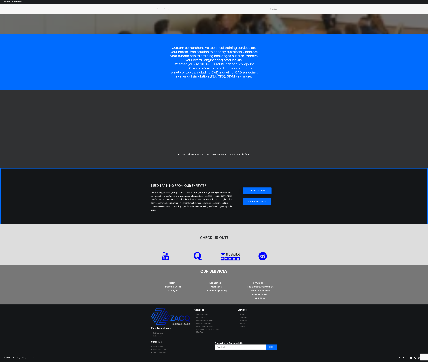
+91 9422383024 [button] (258, 201)
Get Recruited (158, 333)
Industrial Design (173, 286)
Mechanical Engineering (204, 320)
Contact (415, 11)
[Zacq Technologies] (15, 11)
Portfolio (394, 11)
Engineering (244, 317)
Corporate (371, 11)
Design (242, 315)
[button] (423, 11)
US (215, 237)
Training (242, 326)
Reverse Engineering (216, 290)
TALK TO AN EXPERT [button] (257, 191)
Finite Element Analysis (204, 326)
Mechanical (216, 286)
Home (362, 11)
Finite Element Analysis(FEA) (260, 286)
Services (383, 11)
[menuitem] (361, 11)
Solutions (199, 309)
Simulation (243, 320)
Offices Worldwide (159, 352)
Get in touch (157, 336)
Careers (405, 11)
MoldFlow (260, 298)
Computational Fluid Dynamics (207, 329)
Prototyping (173, 290)
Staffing (242, 323)
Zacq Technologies (161, 328)
